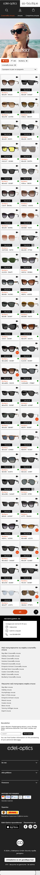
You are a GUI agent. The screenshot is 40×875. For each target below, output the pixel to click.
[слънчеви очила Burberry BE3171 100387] (29, 414)
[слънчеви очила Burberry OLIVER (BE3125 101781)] (29, 481)
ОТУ (6, 864)
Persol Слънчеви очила (10, 658)
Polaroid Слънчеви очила (11, 664)
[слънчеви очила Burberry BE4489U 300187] (10, 348)
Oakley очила (7, 690)
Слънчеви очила (7, 16)
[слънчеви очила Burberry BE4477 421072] (10, 592)
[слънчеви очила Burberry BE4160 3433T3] (10, 459)
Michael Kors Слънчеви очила (13, 669)
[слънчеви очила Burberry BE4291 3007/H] (29, 148)
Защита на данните (17, 864)
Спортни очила (32, 16)
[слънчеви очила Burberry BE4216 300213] (10, 82)
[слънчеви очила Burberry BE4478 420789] (10, 104)
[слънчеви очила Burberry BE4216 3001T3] (29, 126)
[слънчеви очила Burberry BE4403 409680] (10, 437)
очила (20, 16)
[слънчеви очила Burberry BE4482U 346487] (10, 547)
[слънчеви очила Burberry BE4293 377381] (29, 237)
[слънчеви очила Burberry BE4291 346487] (29, 82)
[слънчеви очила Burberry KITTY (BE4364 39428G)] (29, 503)
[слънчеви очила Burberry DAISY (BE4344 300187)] (10, 326)
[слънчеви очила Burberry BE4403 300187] (10, 170)
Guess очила (6, 703)
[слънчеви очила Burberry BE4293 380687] (10, 414)
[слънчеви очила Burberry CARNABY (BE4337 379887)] (29, 370)
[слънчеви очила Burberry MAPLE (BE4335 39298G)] (29, 259)
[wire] (27, 797)
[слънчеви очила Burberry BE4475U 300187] (10, 392)
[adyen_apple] (21, 797)
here (19, 740)
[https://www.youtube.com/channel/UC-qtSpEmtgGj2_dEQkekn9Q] (35, 827)
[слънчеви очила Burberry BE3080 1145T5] (29, 303)
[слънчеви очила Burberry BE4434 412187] (29, 459)
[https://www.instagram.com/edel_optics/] (30, 827)
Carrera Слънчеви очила (11, 661)
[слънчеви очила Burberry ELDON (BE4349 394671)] (10, 259)
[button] (10, 3)
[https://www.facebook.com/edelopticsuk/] (25, 827)
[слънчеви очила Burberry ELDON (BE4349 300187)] (29, 348)
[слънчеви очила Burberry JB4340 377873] (29, 592)
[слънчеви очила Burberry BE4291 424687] (29, 547)
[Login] (20, 10)
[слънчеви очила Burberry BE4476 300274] (29, 326)
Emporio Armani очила (10, 698)
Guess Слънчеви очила (10, 672)
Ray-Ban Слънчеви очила (11, 653)
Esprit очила (6, 711)
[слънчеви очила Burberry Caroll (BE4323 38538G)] (10, 192)
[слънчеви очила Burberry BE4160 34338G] (10, 281)
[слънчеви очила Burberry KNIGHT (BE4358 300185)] (10, 148)
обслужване (6, 773)
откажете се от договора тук (20, 860)
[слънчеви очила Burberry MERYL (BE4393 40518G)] (10, 525)
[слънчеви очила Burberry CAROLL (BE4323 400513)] (29, 192)
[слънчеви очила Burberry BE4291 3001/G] (10, 126)
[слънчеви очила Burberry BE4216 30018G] (10, 215)
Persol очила (6, 700)
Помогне (5, 783)
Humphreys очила (8, 692)
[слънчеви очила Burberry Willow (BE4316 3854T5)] (29, 104)
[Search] (6, 10)
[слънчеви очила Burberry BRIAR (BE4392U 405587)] (10, 503)
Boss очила (6, 705)
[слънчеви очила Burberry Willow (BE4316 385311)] (29, 170)
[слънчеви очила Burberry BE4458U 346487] (10, 481)
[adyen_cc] (3, 797)
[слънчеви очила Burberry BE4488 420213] (29, 525)
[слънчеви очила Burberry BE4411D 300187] (10, 570)
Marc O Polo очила (8, 695)
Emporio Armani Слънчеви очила (14, 666)
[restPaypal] (14, 797)
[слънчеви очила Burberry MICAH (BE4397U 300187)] (29, 570)
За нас (4, 763)
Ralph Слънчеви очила (10, 674)
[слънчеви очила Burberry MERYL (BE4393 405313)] (29, 281)
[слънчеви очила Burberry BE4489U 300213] (10, 370)
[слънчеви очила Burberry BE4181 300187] (10, 303)
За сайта (31, 864)
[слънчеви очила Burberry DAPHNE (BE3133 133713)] (10, 237)
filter (6, 61)
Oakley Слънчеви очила (10, 656)
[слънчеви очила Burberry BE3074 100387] (29, 437)
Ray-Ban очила (7, 687)
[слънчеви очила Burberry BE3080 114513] (29, 215)
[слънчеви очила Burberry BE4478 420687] (29, 392)
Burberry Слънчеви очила (11, 677)
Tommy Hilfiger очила (10, 708)
